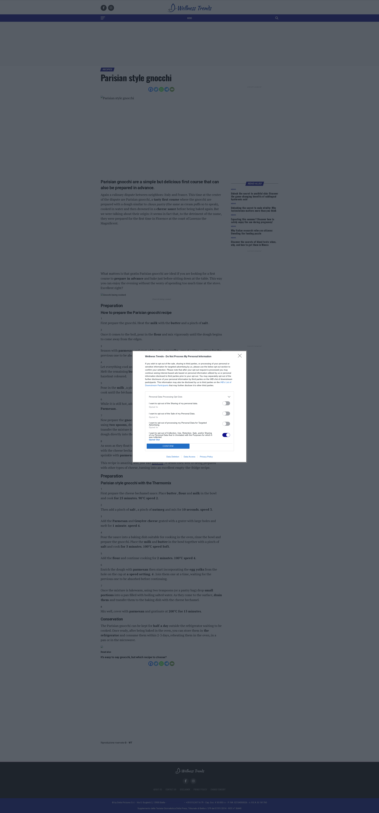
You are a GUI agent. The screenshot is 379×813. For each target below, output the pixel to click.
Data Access (189, 456)
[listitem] (189, 396)
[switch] (226, 403)
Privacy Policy (206, 456)
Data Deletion (172, 456)
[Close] (241, 356)
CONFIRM (168, 446)
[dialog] (189, 406)
